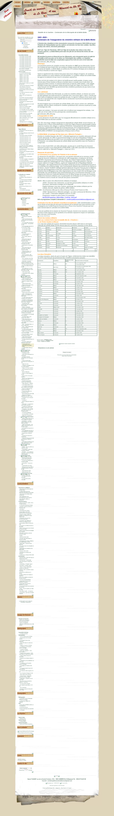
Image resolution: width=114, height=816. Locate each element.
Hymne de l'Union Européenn (26, 724)
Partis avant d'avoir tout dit (28, 292)
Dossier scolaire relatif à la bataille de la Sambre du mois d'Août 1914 (25, 515)
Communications (22, 484)
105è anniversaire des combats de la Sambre (26, 337)
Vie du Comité (21, 51)
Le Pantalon (22, 710)
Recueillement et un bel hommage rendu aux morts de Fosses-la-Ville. (27, 269)
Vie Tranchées (23, 687)
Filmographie (21, 693)
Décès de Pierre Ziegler (25, 107)
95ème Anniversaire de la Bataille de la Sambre (27, 285)
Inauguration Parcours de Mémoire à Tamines (24, 582)
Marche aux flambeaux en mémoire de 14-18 (27, 379)
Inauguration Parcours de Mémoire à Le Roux (24, 584)
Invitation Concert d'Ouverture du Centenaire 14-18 (27, 358)
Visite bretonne (23, 188)
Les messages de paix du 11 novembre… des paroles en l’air (27, 223)
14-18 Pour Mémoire (26, 412)
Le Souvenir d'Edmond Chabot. (26, 505)
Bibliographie (21, 628)
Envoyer (25, 46)
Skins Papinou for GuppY (66, 788)
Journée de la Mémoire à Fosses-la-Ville (27, 461)
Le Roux (24, 205)
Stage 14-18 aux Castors (27, 367)
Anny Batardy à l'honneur (25, 86)
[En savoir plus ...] (64, 783)
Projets (21, 535)
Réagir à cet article (67, 352)
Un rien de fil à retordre (25, 683)
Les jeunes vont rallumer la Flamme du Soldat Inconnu (25, 521)
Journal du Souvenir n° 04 (25, 141)
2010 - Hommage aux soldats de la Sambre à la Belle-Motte (26, 294)
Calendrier (20, 736)
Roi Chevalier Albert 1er (26, 474)
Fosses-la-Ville (25, 203)
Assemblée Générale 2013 (25, 60)
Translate (30, 770)
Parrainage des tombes (25, 510)
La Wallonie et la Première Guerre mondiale (25, 647)
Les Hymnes (21, 713)
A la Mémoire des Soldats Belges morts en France (26, 149)
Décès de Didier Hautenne (25, 116)
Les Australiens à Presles (27, 414)
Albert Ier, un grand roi (27, 415)
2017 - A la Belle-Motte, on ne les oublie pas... (27, 325)
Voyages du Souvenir (24, 615)
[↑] (33, 49)
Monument (23, 199)
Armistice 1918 (24, 215)
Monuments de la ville (24, 193)
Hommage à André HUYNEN (26, 135)
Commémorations (23, 209)
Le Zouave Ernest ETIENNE (26, 179)
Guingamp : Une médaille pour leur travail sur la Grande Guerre (27, 410)
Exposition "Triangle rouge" (25, 565)
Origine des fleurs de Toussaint (26, 163)
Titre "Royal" (22, 93)
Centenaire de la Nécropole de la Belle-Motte (27, 345)
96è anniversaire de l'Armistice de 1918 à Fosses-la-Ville (26, 248)
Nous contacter (22, 727)
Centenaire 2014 (25, 352)
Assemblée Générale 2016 (25, 64)
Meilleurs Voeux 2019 (24, 78)
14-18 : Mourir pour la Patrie (26, 636)
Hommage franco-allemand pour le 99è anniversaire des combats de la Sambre (27, 311)
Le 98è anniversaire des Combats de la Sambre (27, 298)
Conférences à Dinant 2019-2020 (27, 554)
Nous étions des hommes (25, 674)
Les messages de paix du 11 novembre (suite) (27, 227)
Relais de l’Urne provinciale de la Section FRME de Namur (27, 439)
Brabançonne (23, 718)
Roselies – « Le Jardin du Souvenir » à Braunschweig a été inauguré (27, 453)
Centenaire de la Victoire (27, 259)
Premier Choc (22, 175)
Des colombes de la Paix (27, 258)
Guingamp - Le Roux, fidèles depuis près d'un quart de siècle (26, 422)
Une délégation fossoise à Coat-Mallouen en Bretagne (27, 431)
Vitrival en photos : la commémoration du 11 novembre (26, 252)
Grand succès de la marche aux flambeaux (26, 381)
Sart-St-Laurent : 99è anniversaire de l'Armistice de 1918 (27, 255)
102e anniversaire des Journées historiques (26, 320)
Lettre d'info (21, 33)
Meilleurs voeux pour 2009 (25, 74)
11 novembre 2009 (26, 228)
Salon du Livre (25, 364)
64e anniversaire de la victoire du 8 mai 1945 (26, 459)
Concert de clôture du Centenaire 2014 (26, 392)
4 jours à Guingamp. (24, 622)
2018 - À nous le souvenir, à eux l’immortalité (27, 332)
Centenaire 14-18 (25, 351)
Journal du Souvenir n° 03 (25, 139)
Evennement (24, 445)
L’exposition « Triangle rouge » (26, 564)
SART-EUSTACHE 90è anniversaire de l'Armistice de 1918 (27, 220)
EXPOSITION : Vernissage (25, 560)
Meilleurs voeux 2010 (24, 75)
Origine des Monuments (25, 164)
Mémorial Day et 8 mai (26, 456)
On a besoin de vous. (24, 119)
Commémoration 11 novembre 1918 (26, 234)
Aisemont (24, 200)
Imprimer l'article (71, 343)
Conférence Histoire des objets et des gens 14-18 (27, 407)
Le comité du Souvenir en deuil (26, 92)
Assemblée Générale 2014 (25, 62)
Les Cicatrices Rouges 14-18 (26, 673)
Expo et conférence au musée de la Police (26, 389)
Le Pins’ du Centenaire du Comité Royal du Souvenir (26, 104)
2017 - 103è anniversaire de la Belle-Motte (27, 327)
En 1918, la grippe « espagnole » (27, 159)
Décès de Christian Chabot (25, 106)
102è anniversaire (26, 271)
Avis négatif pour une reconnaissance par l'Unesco (25, 497)
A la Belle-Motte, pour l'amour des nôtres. (26, 317)
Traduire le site (22, 763)
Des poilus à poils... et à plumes (26, 591)
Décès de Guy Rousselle (25, 114)
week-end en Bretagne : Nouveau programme (24, 621)
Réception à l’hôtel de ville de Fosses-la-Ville (25, 534)
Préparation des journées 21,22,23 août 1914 (24, 519)
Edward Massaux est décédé (26, 113)
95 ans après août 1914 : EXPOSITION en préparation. (25, 512)
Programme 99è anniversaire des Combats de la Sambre (27, 304)
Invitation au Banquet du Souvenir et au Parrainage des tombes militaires (27, 301)
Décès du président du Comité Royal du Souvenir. (26, 99)
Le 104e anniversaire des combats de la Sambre (27, 330)
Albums (19, 597)
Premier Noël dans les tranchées (27, 708)
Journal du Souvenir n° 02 (25, 138)
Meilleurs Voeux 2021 (24, 81)
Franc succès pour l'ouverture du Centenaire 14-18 (27, 361)
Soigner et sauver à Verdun (26, 645)
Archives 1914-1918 (24, 550)
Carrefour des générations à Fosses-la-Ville (25, 539)
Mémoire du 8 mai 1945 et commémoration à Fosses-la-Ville (27, 468)
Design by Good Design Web (49, 788)
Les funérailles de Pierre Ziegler (26, 109)
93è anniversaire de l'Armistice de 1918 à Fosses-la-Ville (26, 240)
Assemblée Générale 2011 (25, 59)
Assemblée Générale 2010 (25, 57)
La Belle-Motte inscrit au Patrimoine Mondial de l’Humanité (26, 492)
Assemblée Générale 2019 (25, 70)
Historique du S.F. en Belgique (26, 121)
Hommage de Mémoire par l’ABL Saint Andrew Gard (27, 442)
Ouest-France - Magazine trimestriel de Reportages (25, 676)
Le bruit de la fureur (24, 707)
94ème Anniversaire (26, 283)
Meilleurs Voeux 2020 (24, 80)
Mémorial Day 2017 (26, 472)
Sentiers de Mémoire (24, 568)
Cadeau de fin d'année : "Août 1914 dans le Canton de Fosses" (26, 654)
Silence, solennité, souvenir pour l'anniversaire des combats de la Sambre (27, 308)
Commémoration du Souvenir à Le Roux (26, 290)
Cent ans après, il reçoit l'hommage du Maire (27, 335)
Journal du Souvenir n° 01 (25, 136)
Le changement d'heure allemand (27, 161)
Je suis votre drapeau (24, 144)
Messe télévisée (25, 371)
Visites (19, 755)
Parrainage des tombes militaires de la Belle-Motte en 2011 (26, 541)
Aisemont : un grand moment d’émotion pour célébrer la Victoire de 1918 (27, 262)
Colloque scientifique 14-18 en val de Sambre (27, 366)
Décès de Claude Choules (25, 142)
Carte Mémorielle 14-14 (27, 384)
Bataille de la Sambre (26, 277)
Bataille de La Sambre (24, 170)
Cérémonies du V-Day (27, 465)
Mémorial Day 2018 (26, 470)
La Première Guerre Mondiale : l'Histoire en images (26, 699)
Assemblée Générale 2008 (25, 56)
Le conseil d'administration (25, 72)
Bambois (24, 202)
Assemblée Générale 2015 (25, 63)
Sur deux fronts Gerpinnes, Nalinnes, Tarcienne (25, 681)
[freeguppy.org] (49, 783)
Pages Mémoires (22, 125)
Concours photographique (25, 579)
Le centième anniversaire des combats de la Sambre (27, 387)
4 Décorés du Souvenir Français (27, 85)
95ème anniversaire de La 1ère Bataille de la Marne (27, 419)
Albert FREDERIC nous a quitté (26, 117)
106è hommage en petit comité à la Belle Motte (26, 279)
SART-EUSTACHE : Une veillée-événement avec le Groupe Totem (27, 425)
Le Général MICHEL (24, 160)
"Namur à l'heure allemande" (26, 566)
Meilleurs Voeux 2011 (24, 77)
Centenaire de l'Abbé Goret (25, 88)
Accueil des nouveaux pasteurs (26, 97)
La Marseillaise (23, 721)
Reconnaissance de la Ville (28, 393)
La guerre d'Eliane (24, 649)
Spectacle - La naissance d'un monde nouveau (27, 404)
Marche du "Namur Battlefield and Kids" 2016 (26, 396)
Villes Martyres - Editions (27, 383)
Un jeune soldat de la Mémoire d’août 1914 (26, 342)
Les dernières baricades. (25, 190)
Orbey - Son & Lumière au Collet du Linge (27, 447)
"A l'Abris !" (24, 400)
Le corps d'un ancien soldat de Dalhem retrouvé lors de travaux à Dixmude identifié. (26, 146)
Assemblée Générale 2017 (25, 66)
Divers (31, 416)
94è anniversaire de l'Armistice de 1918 (26, 243)
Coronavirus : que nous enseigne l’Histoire (26, 450)
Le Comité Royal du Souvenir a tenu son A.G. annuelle (26, 68)
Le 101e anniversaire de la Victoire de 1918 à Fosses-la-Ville (27, 265)
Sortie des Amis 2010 (24, 537)
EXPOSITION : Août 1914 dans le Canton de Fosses (26, 558)
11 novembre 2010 (26, 230)
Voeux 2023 (22, 120)
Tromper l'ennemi (24, 633)
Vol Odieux (22, 509)
